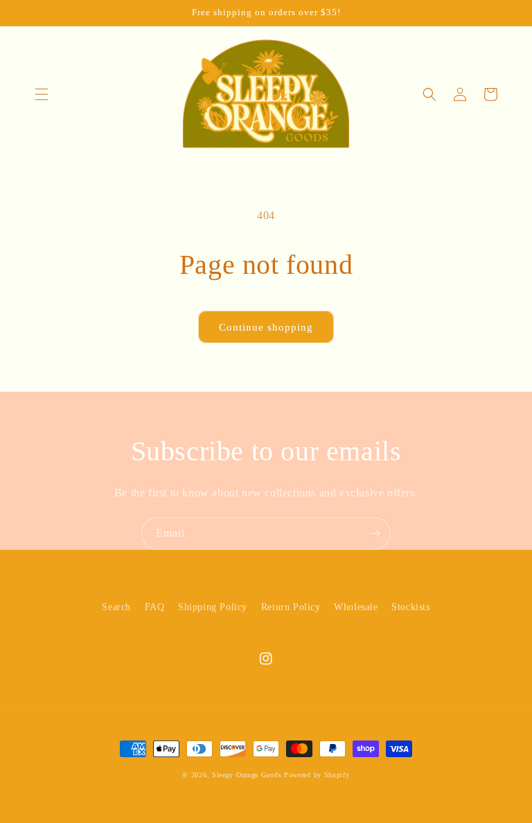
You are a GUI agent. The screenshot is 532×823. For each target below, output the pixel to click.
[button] (41, 94)
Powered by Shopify (317, 775)
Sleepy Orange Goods (246, 775)
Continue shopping (266, 327)
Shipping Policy (212, 607)
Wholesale (356, 607)
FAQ (155, 607)
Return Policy (291, 607)
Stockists (410, 607)
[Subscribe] (375, 533)
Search (116, 607)
